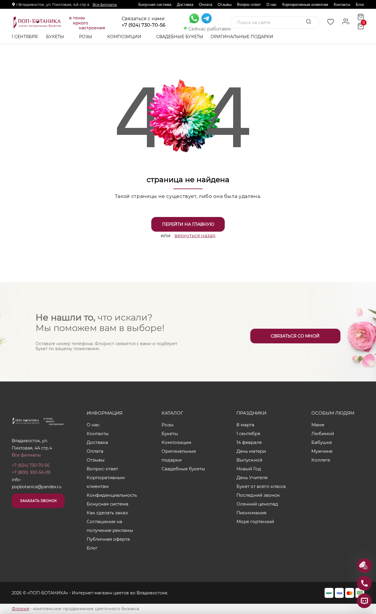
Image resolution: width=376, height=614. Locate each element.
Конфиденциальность (112, 495)
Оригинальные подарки (242, 36)
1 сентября (25, 36)
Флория (20, 608)
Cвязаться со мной (295, 336)
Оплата (205, 4)
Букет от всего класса (261, 486)
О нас (271, 4)
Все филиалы (105, 4)
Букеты (55, 36)
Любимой (322, 433)
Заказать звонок (38, 500)
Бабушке (321, 442)
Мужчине (322, 451)
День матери (251, 451)
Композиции (124, 36)
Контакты (342, 4)
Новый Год (248, 468)
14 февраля (249, 442)
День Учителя (252, 477)
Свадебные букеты (179, 36)
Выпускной (249, 460)
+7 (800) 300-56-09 (31, 472)
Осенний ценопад (257, 504)
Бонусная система (154, 4)
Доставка (185, 4)
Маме (317, 425)
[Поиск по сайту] (308, 22)
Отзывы (224, 4)
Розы (86, 36)
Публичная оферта (108, 539)
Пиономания (251, 512)
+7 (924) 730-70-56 (143, 25)
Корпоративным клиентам (305, 4)
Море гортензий (255, 521)
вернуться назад (194, 235)
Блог (360, 4)
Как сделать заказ (107, 512)
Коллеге (320, 460)
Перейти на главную (188, 224)
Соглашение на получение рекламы (110, 526)
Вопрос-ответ (249, 4)
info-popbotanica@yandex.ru (36, 483)
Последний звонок (258, 495)
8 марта (245, 425)
